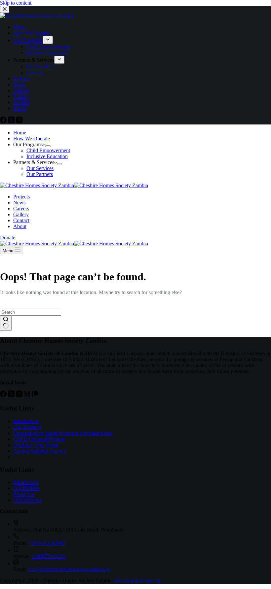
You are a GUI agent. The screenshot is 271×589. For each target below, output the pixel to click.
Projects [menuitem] (21, 78)
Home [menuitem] (19, 27)
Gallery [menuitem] (21, 96)
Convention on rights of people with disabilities (63, 433)
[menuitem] (48, 40)
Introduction (26, 421)
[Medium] (28, 395)
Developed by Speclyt (137, 580)
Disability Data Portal (35, 445)
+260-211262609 (47, 543)
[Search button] (6, 323)
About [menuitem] (19, 108)
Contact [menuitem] (21, 102)
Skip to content (15, 3)
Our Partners (26, 488)
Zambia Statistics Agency (39, 451)
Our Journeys (27, 427)
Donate (7, 237)
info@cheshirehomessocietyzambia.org (69, 569)
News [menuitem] (19, 84)
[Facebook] (4, 121)
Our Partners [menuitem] (39, 174)
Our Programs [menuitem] (28, 40)
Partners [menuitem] (34, 72)
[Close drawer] (4, 9)
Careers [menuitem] (21, 90)
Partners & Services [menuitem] (33, 60)
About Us (23, 494)
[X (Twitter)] (12, 121)
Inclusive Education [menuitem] (47, 52)
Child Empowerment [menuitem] (48, 47)
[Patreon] (35, 395)
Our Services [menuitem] (40, 66)
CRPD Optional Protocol (39, 439)
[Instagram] (19, 121)
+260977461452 (48, 556)
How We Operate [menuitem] (31, 33)
